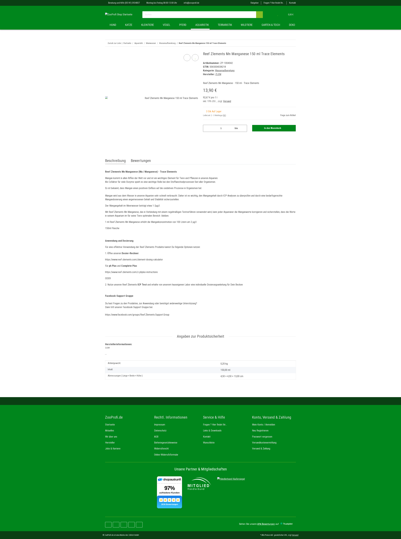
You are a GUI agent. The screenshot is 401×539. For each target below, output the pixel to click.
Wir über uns (111, 436)
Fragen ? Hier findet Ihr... (274, 3)
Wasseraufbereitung (224, 70)
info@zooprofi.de (191, 3)
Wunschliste (209, 442)
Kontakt (292, 3)
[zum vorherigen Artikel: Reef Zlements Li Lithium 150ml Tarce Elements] (292, 43)
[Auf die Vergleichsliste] (187, 57)
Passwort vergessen (262, 436)
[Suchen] (259, 14)
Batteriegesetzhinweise (165, 442)
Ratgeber (255, 3)
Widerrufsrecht (161, 448)
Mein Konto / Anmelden (263, 424)
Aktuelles (109, 430)
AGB (156, 436)
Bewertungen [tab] (141, 160)
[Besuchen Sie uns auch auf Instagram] (124, 524)
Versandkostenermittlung (264, 442)
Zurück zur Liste (114, 43)
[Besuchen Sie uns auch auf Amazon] (131, 524)
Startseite (110, 424)
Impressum (159, 424)
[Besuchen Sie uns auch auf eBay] (139, 524)
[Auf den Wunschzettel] (195, 57)
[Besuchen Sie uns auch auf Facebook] (108, 524)
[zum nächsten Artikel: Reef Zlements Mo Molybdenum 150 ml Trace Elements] (285, 43)
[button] (271, 14)
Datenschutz (160, 430)
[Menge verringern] (206, 128)
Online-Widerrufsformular (166, 454)
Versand (227, 101)
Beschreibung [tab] (115, 160)
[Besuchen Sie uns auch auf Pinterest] (116, 524)
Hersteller (110, 442)
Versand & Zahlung (261, 448)
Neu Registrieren (260, 430)
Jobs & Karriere (112, 448)
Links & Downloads (212, 430)
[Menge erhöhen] (243, 128)
